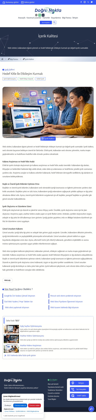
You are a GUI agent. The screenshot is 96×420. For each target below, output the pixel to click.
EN (43, 15)
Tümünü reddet (34, 405)
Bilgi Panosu (66, 18)
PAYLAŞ (7, 280)
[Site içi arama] (54, 22)
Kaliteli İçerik (40, 79)
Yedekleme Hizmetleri (55, 390)
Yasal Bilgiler (52, 399)
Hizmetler (46, 18)
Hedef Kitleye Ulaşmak (26, 79)
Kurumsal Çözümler (34, 18)
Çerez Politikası (10, 411)
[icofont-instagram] (85, 2)
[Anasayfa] (2, 59)
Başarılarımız (56, 18)
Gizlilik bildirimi (21, 411)
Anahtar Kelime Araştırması (30, 345)
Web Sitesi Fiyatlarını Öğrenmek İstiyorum (66, 301)
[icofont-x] (88, 2)
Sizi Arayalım (46, 22)
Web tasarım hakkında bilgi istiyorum (64, 307)
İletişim (75, 18)
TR (40, 15)
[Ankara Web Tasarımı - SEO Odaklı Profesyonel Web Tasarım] (48, 10)
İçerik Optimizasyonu (10, 79)
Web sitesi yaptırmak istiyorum (16, 307)
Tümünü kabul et (20, 405)
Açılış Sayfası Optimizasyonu (31, 326)
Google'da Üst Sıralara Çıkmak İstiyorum (19, 296)
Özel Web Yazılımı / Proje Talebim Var (18, 301)
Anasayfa (21, 18)
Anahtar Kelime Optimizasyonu (32, 336)
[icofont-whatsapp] (92, 2)
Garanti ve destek (54, 393)
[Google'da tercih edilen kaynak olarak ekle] (91, 409)
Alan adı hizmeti (53, 384)
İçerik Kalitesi (50, 138)
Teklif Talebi (78, 395)
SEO (8, 355)
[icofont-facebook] (81, 2)
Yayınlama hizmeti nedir (56, 387)
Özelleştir (8, 405)
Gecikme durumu (53, 396)
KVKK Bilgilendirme (33, 411)
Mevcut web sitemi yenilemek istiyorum (65, 296)
